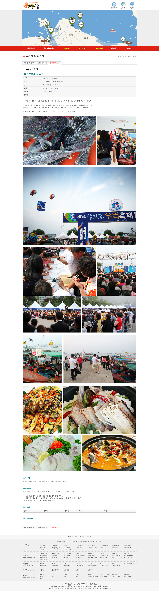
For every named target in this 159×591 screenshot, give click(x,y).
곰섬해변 (78, 553)
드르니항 (114, 553)
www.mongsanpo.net (29, 557)
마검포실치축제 (128, 557)
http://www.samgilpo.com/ (51, 95)
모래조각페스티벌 (92, 557)
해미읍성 (126, 574)
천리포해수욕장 (92, 545)
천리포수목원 (42, 547)
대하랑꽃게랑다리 (104, 555)
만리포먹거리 (115, 547)
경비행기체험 (55, 557)
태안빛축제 (66, 557)
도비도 (65, 563)
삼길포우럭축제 (54, 63)
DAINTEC (77, 586)
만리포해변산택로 (92, 547)
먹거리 (65, 559)
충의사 (77, 574)
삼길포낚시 (78, 570)
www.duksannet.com (29, 577)
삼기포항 (41, 570)
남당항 (53, 576)
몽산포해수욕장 (43, 553)
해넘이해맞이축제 (29, 63)
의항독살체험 (55, 549)
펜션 (53, 559)
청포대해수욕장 (55, 553)
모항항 (65, 545)
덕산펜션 (41, 578)
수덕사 (53, 574)
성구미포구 (102, 563)
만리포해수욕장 (79, 545)
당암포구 (126, 553)
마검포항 (102, 553)
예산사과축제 (127, 576)
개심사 (41, 576)
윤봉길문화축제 (116, 576)
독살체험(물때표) (116, 555)
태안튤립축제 (79, 557)
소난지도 (90, 563)
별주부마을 (54, 555)
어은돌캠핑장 (67, 547)
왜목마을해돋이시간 (129, 563)
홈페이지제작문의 (79, 536)
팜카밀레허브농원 (80, 555)
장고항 (53, 563)
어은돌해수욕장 (55, 545)
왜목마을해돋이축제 (93, 565)
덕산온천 (41, 574)
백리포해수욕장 (104, 545)
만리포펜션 (102, 547)
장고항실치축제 (42, 63)
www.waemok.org (28, 565)
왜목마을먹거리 (67, 565)
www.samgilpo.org (28, 570)
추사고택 (114, 574)
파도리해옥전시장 (56, 547)
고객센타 (88, 536)
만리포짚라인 (42, 549)
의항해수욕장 (115, 545)
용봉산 (65, 576)
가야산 (65, 574)
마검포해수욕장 (67, 553)
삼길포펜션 (66, 570)
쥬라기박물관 (67, 555)
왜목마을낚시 (55, 565)
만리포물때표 (127, 547)
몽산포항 (90, 553)
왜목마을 (41, 563)
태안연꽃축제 (103, 557)
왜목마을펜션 (42, 565)
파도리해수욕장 (43, 545)
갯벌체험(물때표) (128, 555)
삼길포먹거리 (91, 570)
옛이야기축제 (103, 576)
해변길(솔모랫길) (43, 555)
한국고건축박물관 (104, 574)
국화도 (113, 563)
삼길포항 (78, 563)
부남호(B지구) (91, 555)
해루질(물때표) (43, 557)
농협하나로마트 (43, 559)
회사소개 (70, 536)
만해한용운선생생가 (93, 576)
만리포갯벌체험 (79, 547)
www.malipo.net (28, 545)
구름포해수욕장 (128, 545)
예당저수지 (90, 574)
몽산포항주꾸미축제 (117, 557)
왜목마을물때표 (79, 565)
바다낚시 (78, 559)
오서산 (77, 576)
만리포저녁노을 (67, 549)
